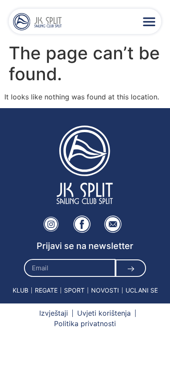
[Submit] (131, 268)
